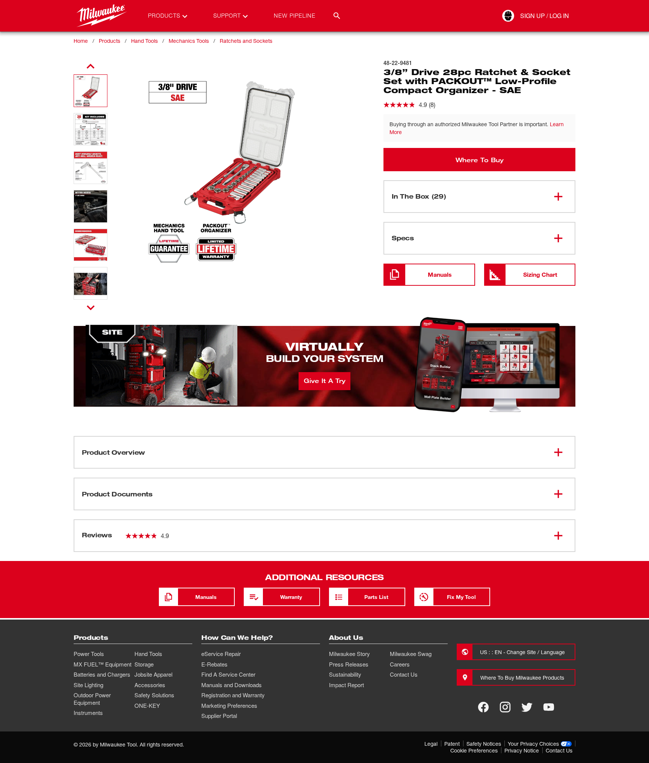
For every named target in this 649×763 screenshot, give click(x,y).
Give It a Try (325, 380)
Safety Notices (483, 743)
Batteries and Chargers (102, 674)
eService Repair (221, 653)
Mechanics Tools (189, 41)
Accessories (149, 685)
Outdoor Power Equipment (92, 698)
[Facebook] (483, 707)
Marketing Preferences (229, 705)
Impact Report (346, 685)
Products (109, 41)
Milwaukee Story (349, 653)
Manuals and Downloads (231, 685)
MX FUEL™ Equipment (102, 664)
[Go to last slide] (90, 66)
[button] (90, 90)
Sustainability (345, 674)
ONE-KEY (147, 705)
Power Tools (89, 653)
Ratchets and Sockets (246, 41)
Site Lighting (88, 685)
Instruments (88, 712)
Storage (144, 664)
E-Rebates (214, 664)
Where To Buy (480, 159)
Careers (400, 664)
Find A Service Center (228, 674)
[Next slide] (90, 307)
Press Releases (348, 664)
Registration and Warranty (233, 695)
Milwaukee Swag (411, 653)
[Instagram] (505, 707)
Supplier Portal (219, 715)
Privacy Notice (521, 750)
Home (81, 41)
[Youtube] (548, 707)
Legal (431, 743)
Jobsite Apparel (153, 674)
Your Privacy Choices (533, 743)
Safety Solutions (154, 695)
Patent (452, 743)
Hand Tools (144, 41)
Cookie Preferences (474, 750)
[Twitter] (527, 707)
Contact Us (404, 674)
